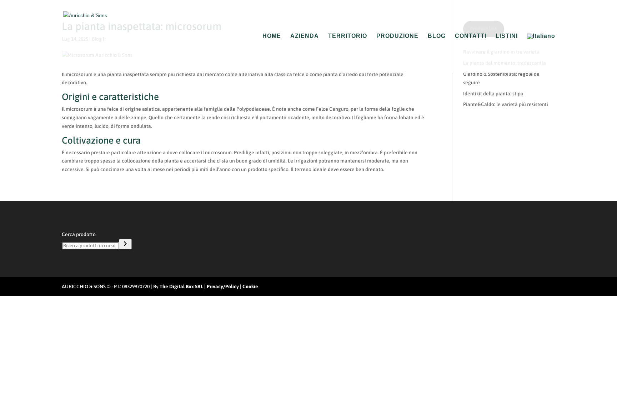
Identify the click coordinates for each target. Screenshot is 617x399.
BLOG (437, 36)
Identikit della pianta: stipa (493, 93)
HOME (271, 36)
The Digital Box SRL (181, 286)
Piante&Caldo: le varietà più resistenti (505, 104)
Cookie (250, 286)
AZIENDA (304, 36)
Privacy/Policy (223, 286)
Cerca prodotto (79, 234)
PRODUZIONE (397, 36)
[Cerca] (125, 244)
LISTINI (507, 36)
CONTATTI (470, 36)
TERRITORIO (347, 36)
